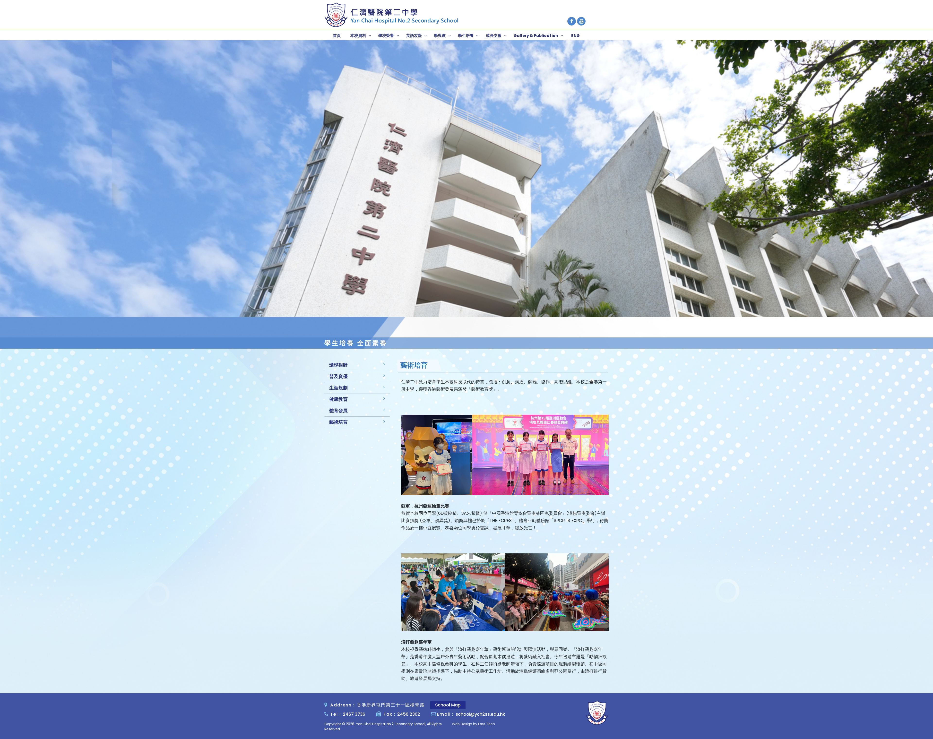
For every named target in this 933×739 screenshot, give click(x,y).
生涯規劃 (338, 388)
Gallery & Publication (536, 35)
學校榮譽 (386, 35)
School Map (448, 705)
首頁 (337, 35)
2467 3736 (354, 714)
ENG (575, 35)
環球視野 (338, 365)
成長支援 (493, 35)
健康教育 (338, 399)
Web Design (462, 724)
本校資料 (358, 35)
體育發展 (338, 410)
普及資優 (338, 376)
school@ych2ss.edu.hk (480, 714)
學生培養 (466, 35)
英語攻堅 (414, 35)
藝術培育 (338, 422)
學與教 (440, 35)
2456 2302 (408, 714)
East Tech (486, 724)
